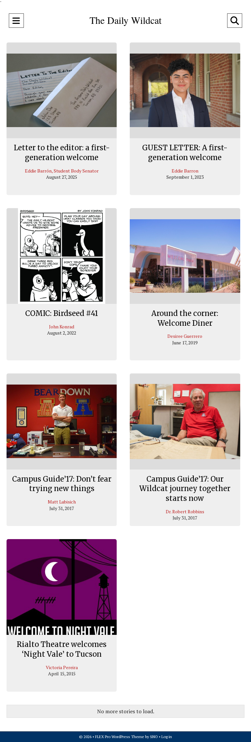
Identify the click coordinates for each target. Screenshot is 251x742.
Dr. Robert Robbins (185, 511)
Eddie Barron (185, 171)
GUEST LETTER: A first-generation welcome (184, 152)
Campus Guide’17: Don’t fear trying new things (61, 483)
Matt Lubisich (62, 502)
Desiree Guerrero (184, 336)
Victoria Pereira (62, 667)
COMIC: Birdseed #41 (61, 313)
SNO (154, 736)
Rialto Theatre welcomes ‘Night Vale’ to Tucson (62, 649)
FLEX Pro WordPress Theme (119, 736)
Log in (166, 736)
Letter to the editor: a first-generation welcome (62, 152)
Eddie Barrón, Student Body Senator (62, 171)
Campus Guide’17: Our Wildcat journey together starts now (184, 488)
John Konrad (61, 326)
